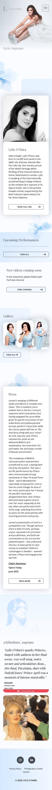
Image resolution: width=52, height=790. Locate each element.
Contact (26, 772)
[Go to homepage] (12, 7)
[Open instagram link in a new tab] (20, 760)
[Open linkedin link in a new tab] (31, 760)
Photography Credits (33, 768)
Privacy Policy (15, 768)
